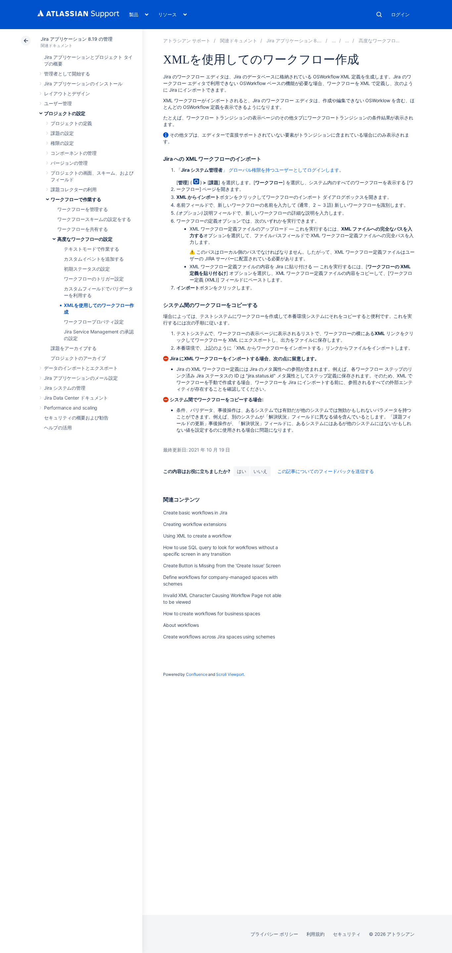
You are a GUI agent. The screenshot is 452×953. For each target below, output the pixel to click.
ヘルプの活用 (58, 427)
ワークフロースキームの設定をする (94, 219)
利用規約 (315, 934)
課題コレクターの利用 (74, 189)
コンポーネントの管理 (74, 153)
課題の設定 (62, 133)
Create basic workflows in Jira (195, 512)
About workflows (181, 625)
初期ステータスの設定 (87, 269)
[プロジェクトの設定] (334, 40)
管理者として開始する (67, 73)
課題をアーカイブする (74, 348)
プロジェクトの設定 (64, 113)
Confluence (196, 674)
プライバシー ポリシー (274, 934)
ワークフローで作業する (76, 199)
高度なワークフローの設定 (85, 239)
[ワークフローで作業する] (347, 40)
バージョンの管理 (69, 163)
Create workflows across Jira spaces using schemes (219, 636)
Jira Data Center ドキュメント (76, 398)
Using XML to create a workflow (197, 536)
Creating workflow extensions (194, 524)
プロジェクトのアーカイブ (78, 358)
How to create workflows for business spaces (211, 613)
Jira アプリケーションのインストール (83, 83)
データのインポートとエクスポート (81, 368)
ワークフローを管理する (82, 209)
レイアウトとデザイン (67, 93)
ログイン (400, 14)
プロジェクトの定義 (71, 123)
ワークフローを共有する (82, 229)
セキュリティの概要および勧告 (76, 417)
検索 (379, 14)
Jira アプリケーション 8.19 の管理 (76, 39)
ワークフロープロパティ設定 (94, 322)
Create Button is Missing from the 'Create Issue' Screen (222, 565)
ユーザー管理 (58, 103)
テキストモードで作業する (91, 249)
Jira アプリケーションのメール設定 (81, 378)
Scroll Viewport (230, 674)
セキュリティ (347, 934)
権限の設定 (62, 143)
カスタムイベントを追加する (94, 259)
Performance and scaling (70, 408)
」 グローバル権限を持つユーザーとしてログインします (281, 170)
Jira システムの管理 (64, 388)
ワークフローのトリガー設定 (94, 279)
